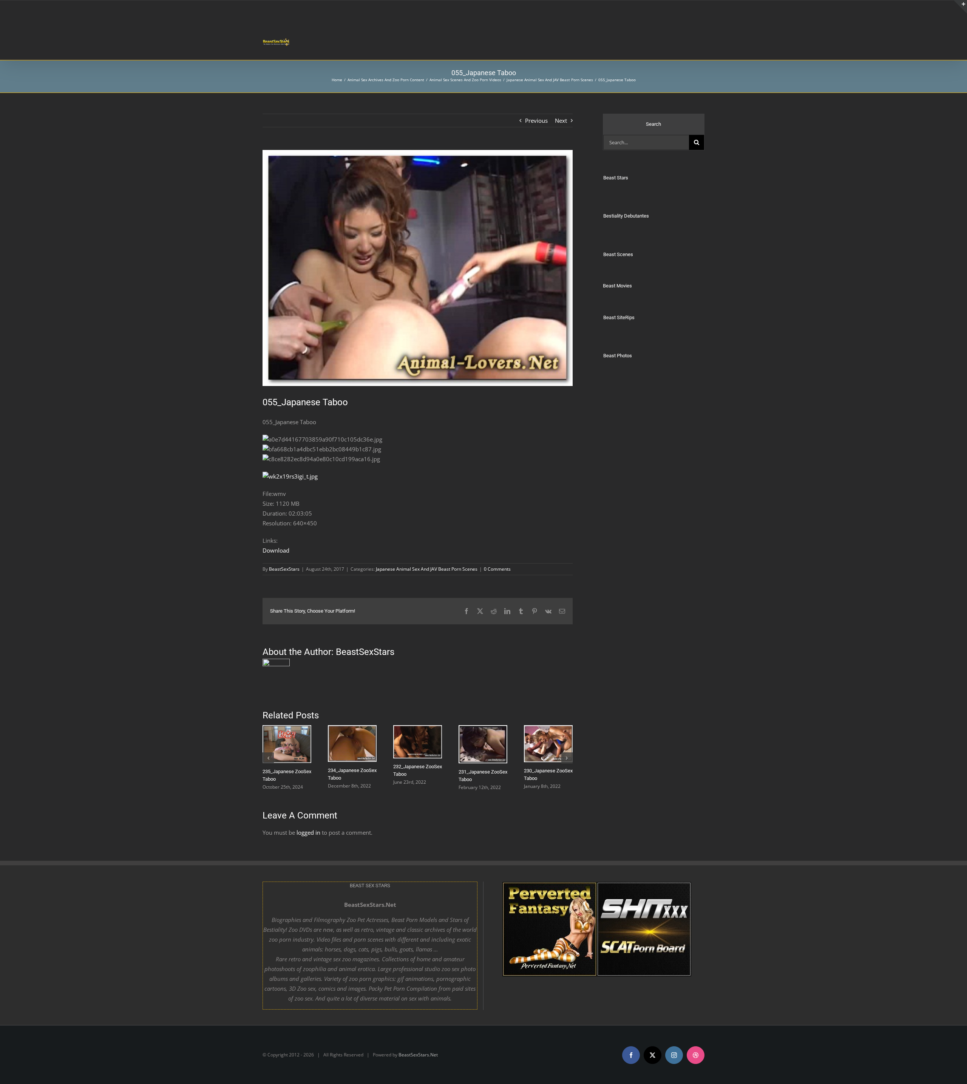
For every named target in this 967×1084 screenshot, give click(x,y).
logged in (308, 835)
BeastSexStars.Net (418, 1055)
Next (561, 120)
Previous (536, 120)
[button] (268, 759)
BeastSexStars (284, 569)
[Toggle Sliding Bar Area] (960, 7)
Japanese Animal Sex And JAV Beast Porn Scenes (426, 569)
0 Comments (497, 569)
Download (276, 550)
